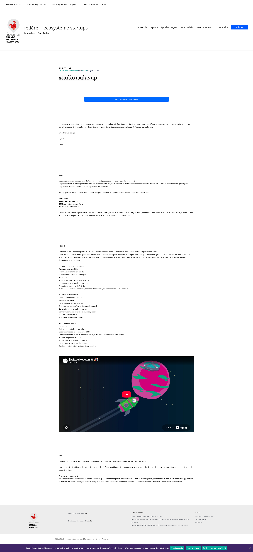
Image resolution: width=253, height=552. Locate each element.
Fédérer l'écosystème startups (56, 28)
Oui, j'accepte (177, 548)
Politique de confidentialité (214, 548)
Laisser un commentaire (68, 70)
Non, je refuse (193, 548)
